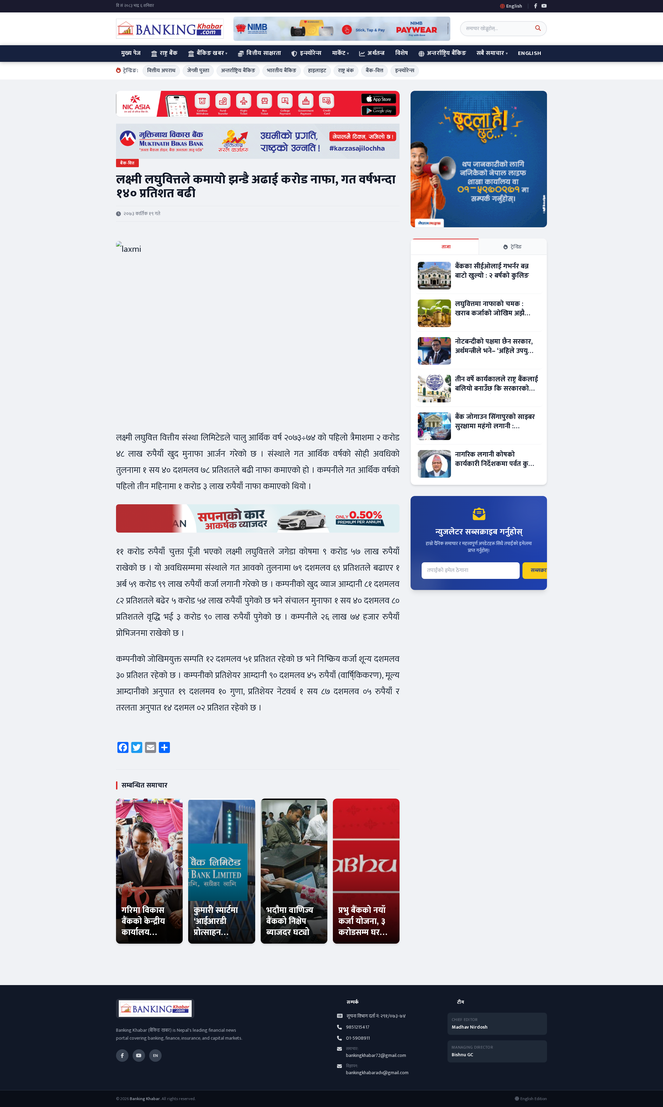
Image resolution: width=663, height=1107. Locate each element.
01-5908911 (358, 1038)
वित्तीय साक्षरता (264, 53)
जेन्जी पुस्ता (198, 70)
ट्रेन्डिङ (516, 247)
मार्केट (339, 53)
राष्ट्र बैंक (169, 53)
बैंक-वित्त (374, 70)
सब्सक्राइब (541, 570)
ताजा (446, 247)
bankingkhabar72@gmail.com (376, 1055)
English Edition (533, 1098)
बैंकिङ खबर (210, 53)
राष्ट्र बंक (346, 70)
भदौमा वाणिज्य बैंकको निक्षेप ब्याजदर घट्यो (290, 921)
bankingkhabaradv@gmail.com (377, 1073)
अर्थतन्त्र (376, 53)
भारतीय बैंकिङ (281, 70)
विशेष (401, 53)
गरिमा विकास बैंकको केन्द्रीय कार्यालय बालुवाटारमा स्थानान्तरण (143, 933)
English (529, 53)
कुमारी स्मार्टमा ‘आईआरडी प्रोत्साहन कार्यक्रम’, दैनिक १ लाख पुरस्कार (219, 933)
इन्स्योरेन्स (310, 53)
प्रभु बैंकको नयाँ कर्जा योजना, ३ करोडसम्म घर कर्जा (362, 927)
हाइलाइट (317, 70)
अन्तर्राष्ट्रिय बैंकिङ (446, 53)
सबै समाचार (490, 53)
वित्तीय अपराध (161, 70)
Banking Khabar (145, 1098)
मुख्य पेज (131, 53)
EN (155, 1055)
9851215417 (357, 1027)
